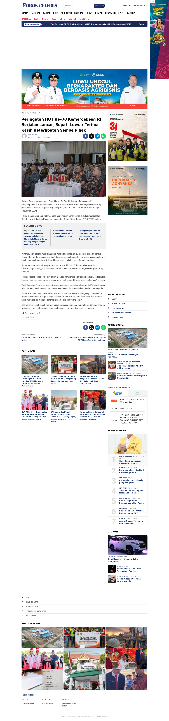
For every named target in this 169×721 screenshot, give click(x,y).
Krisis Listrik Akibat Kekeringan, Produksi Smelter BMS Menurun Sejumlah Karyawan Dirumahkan (32, 381)
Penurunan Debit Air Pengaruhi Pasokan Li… (132, 376)
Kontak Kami (47, 703)
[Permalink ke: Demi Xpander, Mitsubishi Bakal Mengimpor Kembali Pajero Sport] (127, 545)
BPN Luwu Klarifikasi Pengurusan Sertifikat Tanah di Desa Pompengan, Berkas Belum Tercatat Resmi (63, 417)
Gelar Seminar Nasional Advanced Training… (130, 462)
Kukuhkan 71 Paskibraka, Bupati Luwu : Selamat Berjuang (41, 337)
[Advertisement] (84, 47)
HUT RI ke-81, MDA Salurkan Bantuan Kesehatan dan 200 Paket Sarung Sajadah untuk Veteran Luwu (34, 415)
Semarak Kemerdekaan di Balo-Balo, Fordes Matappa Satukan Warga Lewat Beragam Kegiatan (92, 415)
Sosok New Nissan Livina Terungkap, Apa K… (129, 569)
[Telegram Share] (97, 136)
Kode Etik (46, 699)
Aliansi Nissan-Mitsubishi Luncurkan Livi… (131, 522)
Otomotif (123, 468)
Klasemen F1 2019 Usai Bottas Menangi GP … (130, 512)
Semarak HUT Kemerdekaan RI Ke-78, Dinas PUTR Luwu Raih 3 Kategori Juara (88, 337)
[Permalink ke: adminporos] (24, 136)
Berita (110, 350)
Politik (135, 456)
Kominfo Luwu (29, 317)
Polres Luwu (117, 317)
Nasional (135, 350)
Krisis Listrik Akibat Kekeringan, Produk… (123, 355)
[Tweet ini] (91, 136)
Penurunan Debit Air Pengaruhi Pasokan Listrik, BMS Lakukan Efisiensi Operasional (92, 379)
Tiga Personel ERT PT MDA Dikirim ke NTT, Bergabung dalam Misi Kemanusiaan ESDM (54, 24)
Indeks (25, 699)
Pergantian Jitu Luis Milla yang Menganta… (131, 481)
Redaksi (65, 699)
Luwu (114, 299)
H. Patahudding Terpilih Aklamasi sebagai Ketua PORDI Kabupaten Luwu (63, 233)
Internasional (125, 350)
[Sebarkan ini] (85, 136)
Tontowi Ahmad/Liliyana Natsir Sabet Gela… (131, 491)
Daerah (116, 350)
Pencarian (99, 6)
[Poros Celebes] (40, 5)
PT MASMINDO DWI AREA (122, 313)
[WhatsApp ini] (103, 136)
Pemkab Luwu (118, 308)
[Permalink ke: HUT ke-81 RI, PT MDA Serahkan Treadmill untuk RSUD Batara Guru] (126, 679)
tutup (152, 1)
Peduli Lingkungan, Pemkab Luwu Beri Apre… (131, 501)
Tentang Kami (28, 703)
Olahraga (123, 478)
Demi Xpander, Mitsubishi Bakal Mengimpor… (131, 471)
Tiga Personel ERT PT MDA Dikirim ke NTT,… (130, 367)
